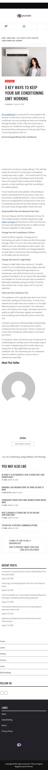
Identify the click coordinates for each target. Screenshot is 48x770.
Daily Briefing (5, 672)
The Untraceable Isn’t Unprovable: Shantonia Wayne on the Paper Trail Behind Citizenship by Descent (24, 596)
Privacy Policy (7, 731)
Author (10, 104)
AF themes (29, 766)
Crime (2, 666)
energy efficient (27, 457)
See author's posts (23, 443)
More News (9, 81)
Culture (3, 660)
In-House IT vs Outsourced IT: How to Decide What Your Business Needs (23, 475)
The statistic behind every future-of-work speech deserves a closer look (21, 608)
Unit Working (39, 457)
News (4, 714)
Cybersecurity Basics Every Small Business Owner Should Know (24, 501)
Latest (2, 647)
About (4, 725)
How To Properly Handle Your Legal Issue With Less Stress (24, 548)
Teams (5, 480)
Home (2, 641)
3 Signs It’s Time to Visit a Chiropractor (20, 542)
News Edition (7, 492)
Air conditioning (8, 114)
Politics (3, 654)
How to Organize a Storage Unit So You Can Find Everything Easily (20, 513)
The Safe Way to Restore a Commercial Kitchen (19, 525)
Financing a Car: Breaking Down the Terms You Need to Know (23, 488)
